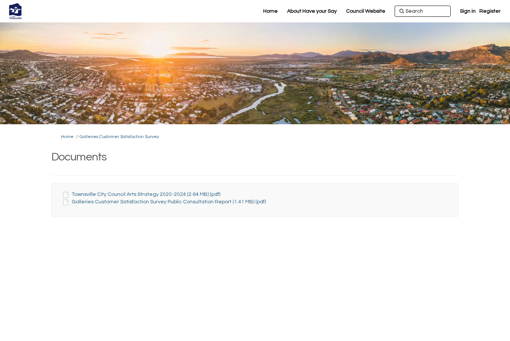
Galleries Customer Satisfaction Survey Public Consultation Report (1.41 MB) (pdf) (169, 201)
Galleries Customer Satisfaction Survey (119, 136)
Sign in (468, 11)
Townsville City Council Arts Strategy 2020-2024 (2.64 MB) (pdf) (146, 194)
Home (67, 136)
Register (490, 11)
